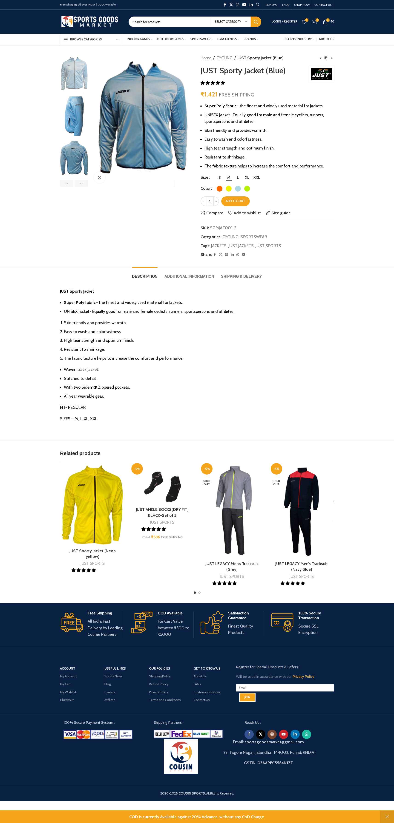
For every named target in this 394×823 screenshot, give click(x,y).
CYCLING (224, 57)
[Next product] (331, 58)
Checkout (67, 700)
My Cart (65, 684)
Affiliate (109, 700)
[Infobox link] (91, 624)
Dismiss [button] (387, 817)
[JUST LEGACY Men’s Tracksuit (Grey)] (232, 510)
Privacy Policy (158, 692)
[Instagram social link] (237, 4)
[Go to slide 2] (199, 592)
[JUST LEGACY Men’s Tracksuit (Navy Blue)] (301, 510)
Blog (107, 684)
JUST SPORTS (268, 245)
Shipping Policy (160, 676)
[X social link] (231, 4)
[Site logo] (91, 21)
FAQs (197, 684)
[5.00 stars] (293, 583)
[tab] (145, 274)
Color (206, 188)
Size (204, 177)
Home (206, 57)
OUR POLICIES (159, 668)
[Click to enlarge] (99, 177)
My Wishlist (68, 692)
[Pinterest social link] (227, 255)
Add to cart (235, 201)
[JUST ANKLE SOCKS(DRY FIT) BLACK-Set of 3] (162, 483)
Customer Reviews (207, 692)
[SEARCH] (256, 22)
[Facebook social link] (225, 4)
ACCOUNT (67, 668)
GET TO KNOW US (207, 668)
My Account (68, 676)
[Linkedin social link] (251, 4)
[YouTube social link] (244, 4)
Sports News (113, 676)
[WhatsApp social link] (257, 4)
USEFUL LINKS (115, 668)
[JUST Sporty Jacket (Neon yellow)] (92, 503)
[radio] (219, 177)
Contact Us (202, 700)
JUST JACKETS (241, 245)
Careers (109, 692)
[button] (67, 183)
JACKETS (219, 245)
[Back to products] (326, 58)
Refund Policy (158, 684)
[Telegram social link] (244, 255)
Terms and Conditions (165, 700)
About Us (200, 676)
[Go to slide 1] (195, 592)
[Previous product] (320, 58)
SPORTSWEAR (253, 236)
